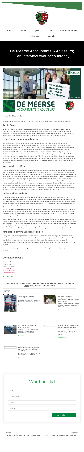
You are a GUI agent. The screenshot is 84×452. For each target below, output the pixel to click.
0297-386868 (8, 268)
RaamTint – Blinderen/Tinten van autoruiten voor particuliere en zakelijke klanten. (29, 349)
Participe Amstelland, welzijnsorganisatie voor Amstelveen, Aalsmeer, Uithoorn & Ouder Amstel (69, 298)
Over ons (23, 31)
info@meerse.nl (9, 272)
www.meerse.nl (10, 270)
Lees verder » (22, 305)
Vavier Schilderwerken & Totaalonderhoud (26, 297)
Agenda (36, 31)
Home (9, 31)
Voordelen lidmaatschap (68, 31)
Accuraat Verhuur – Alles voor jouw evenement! (27, 326)
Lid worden (51, 36)
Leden (50, 31)
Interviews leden (34, 36)
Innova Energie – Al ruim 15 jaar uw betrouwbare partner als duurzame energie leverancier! (68, 327)
